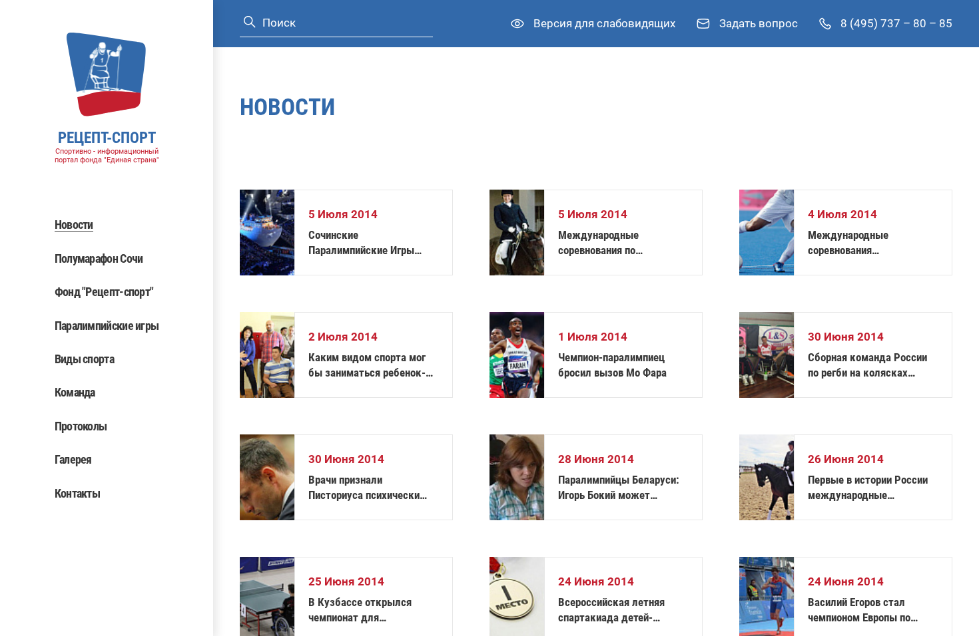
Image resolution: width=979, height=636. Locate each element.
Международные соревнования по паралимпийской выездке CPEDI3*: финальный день (620, 243)
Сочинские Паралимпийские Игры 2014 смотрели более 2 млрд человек (364, 243)
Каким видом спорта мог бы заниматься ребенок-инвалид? (367, 366)
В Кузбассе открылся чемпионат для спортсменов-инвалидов (365, 610)
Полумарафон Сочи (99, 258)
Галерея (73, 459)
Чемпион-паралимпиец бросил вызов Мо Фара (612, 365)
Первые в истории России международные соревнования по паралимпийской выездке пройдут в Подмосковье (869, 488)
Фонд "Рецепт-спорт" (104, 292)
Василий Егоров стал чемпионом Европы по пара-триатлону (859, 610)
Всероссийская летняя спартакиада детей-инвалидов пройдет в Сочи (620, 610)
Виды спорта (84, 359)
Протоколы (81, 426)
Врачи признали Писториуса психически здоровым (364, 488)
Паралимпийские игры (107, 326)
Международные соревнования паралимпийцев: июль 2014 (873, 243)
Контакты (77, 493)
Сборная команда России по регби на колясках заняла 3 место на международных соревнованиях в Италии (867, 366)
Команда (75, 392)
